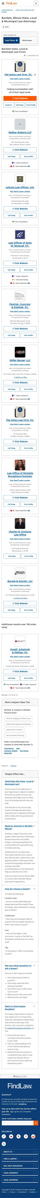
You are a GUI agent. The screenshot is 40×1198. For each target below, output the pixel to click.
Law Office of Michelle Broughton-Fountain (20, 474)
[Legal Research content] (36, 1172)
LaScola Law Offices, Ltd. (20, 187)
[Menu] (3, 3)
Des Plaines (24, 751)
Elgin (18, 748)
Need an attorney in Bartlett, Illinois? (19, 827)
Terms (4, 1192)
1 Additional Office (20, 377)
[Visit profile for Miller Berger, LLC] (20, 352)
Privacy (12, 1192)
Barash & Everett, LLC (20, 581)
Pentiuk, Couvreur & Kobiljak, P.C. (20, 305)
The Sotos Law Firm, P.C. (18, 74)
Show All (5, 766)
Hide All (13, 766)
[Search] (36, 3)
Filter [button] (6, 27)
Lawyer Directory (7, 10)
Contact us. (22, 1104)
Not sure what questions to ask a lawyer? (18, 967)
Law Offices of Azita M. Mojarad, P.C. (20, 244)
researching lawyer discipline (19, 1028)
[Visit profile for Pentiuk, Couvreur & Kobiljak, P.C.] (20, 296)
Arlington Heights (10, 751)
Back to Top (21, 1076)
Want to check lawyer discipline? (15, 1007)
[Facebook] (4, 1136)
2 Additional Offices (21, 598)
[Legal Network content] (36, 1180)
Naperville (8, 753)
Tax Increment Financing (15, 735)
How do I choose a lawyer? (17, 889)
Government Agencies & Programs (18, 724)
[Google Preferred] (4, 1144)
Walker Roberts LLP (20, 132)
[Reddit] (33, 1136)
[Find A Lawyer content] (36, 1158)
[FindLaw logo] (12, 3)
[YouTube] (11, 1136)
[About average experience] (29, 166)
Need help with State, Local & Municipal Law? (19, 782)
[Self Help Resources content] (36, 1165)
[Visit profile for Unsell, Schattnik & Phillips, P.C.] (20, 641)
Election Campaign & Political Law (18, 718)
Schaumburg (9, 748)
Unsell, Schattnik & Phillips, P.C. (20, 651)
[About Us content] (36, 1151)
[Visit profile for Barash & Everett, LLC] (20, 573)
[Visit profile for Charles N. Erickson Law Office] (20, 523)
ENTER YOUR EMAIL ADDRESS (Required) (16, 1119)
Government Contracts (14, 730)
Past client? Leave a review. (20, 79)
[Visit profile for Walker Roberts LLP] (20, 124)
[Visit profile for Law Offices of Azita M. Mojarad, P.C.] (20, 234)
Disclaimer (22, 1192)
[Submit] (35, 1123)
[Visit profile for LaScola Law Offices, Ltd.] (20, 179)
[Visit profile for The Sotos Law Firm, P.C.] (20, 66)
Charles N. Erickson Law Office (20, 533)
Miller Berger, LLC (20, 360)
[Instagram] (26, 1136)
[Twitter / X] (18, 1136)
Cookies (32, 1192)
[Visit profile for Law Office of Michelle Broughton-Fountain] (20, 465)
